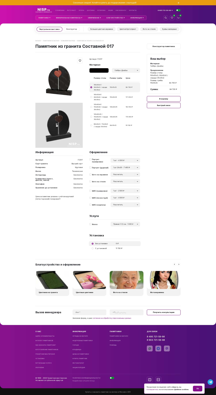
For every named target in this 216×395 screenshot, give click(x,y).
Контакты (132, 10)
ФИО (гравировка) (100, 191)
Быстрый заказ (163, 105)
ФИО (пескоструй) (100, 198)
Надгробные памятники (83, 340)
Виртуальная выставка (49, 29)
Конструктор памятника (164, 46)
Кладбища (77, 349)
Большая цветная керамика (101, 29)
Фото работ (71, 10)
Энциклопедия (79, 367)
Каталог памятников (44, 340)
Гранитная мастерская (45, 354)
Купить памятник (80, 358)
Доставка (90, 10)
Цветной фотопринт (128, 29)
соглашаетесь (152, 389)
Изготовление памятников (46, 349)
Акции (110, 10)
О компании (59, 10)
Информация (115, 340)
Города (76, 345)
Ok (197, 388)
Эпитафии (39, 367)
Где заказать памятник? (45, 345)
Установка (101, 10)
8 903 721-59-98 (156, 340)
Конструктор (71, 29)
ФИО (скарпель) (99, 205)
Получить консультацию (163, 312)
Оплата (81, 10)
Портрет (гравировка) (97, 160)
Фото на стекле (149, 29)
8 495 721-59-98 (156, 336)
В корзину (163, 99)
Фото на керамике (100, 175)
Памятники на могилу (119, 336)
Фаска (95, 224)
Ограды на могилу (80, 336)
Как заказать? (121, 10)
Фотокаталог (78, 363)
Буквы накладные (169, 29)
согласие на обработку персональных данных (112, 318)
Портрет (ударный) (100, 168)
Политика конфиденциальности (86, 378)
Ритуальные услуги (43, 363)
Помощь (113, 345)
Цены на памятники (81, 354)
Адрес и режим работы (44, 336)
